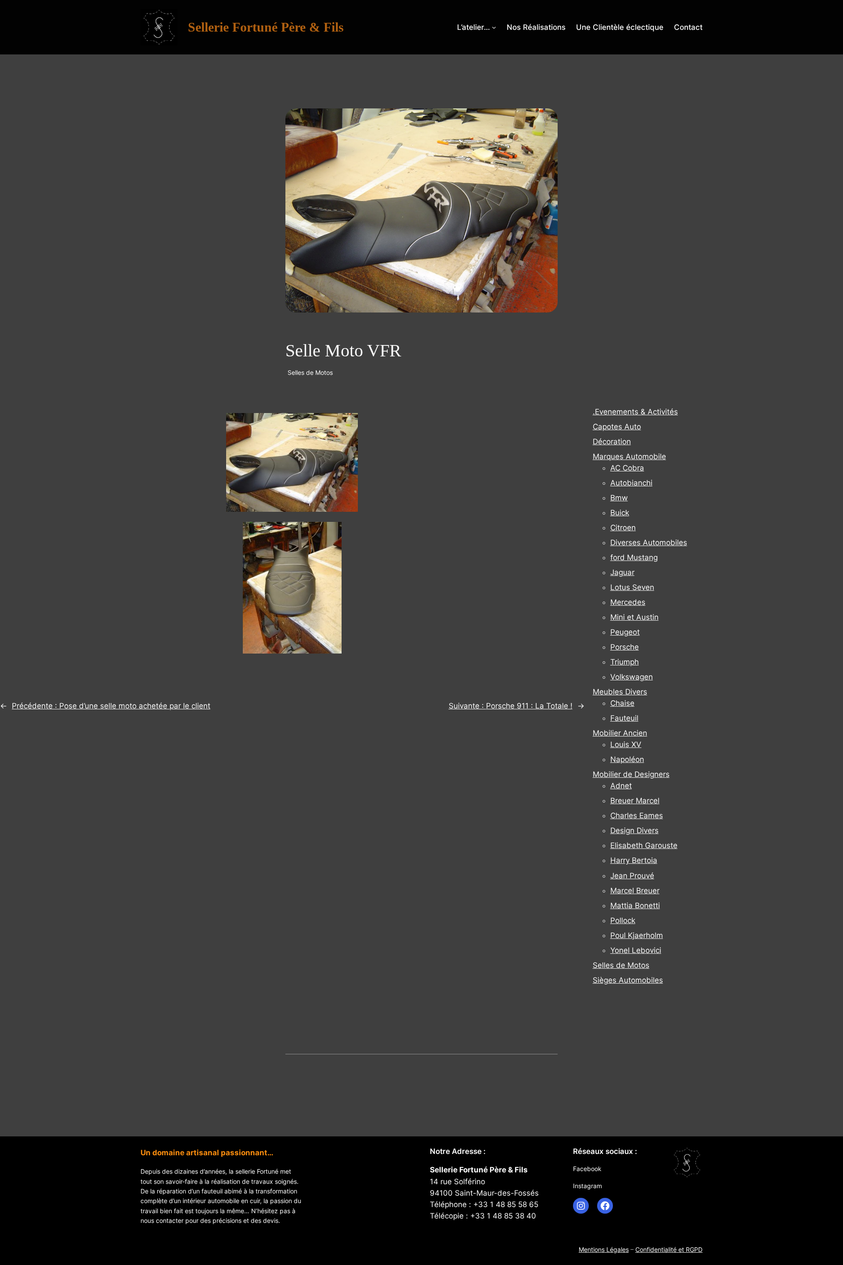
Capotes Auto (617, 426)
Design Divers (634, 830)
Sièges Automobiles (628, 980)
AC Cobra (627, 468)
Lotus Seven (632, 587)
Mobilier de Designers (631, 774)
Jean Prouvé (632, 875)
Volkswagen (631, 676)
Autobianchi (631, 482)
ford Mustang (634, 557)
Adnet (621, 785)
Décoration (612, 441)
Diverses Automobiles (648, 542)
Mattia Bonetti (635, 905)
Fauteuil (624, 718)
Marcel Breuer (634, 890)
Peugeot (625, 632)
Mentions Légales (604, 1249)
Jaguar (622, 572)
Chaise (622, 703)
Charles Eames (636, 815)
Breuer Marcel (634, 800)
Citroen (623, 527)
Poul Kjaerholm (636, 935)
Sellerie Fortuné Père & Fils (266, 27)
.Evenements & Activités (635, 411)
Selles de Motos (310, 372)
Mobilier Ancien (620, 733)
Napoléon (627, 759)
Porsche (624, 647)
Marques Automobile (629, 456)
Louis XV (625, 744)
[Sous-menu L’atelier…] (494, 27)
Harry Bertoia (633, 860)
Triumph (624, 662)
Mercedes (627, 602)
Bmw (619, 497)
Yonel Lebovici (635, 950)
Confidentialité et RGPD (668, 1249)
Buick (619, 512)
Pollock (622, 920)
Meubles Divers (620, 691)
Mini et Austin (634, 617)
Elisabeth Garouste (643, 845)
